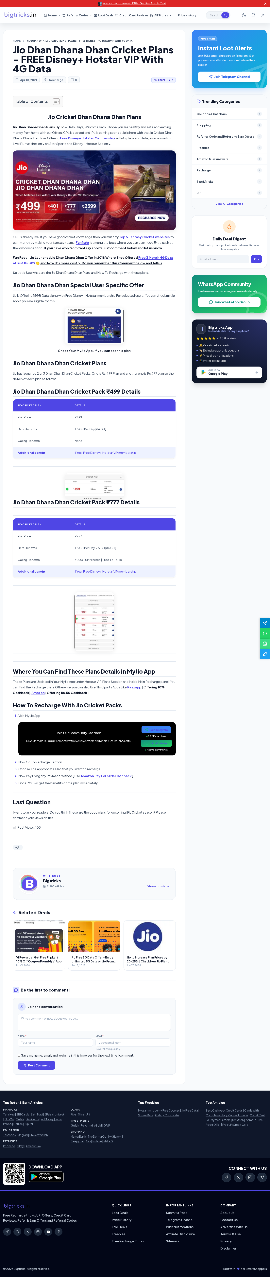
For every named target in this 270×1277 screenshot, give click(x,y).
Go (256, 259)
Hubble (97, 1141)
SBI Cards (22, 1114)
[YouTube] (48, 1232)
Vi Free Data (145, 1115)
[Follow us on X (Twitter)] (265, 654)
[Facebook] (226, 1177)
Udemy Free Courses (166, 1110)
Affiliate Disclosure (180, 1234)
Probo (7, 1124)
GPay (20, 1146)
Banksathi (32, 1119)
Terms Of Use (230, 1234)
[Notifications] (253, 15)
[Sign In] (263, 15)
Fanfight (82, 242)
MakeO (108, 1141)
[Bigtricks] (53, 1206)
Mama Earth (78, 1136)
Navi (40, 1114)
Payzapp (134, 687)
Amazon (38, 693)
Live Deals (119, 1227)
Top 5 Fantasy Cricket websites (144, 237)
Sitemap (172, 1241)
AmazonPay (33, 1146)
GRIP (107, 1125)
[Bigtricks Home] (20, 15)
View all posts (156, 886)
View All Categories (229, 203)
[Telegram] (262, 1177)
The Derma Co (97, 1136)
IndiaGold (95, 1125)
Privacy (226, 1241)
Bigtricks (52, 880)
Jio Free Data (189, 1110)
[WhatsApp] (17, 1232)
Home (17, 40)
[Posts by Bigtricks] (28, 883)
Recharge (56, 80)
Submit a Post (176, 1213)
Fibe (73, 1114)
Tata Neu (9, 1114)
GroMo (9, 1119)
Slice (81, 1114)
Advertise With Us (233, 1227)
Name (22, 1035)
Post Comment (39, 1065)
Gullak (20, 1119)
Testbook (9, 1135)
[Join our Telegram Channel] (265, 623)
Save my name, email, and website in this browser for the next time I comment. (77, 1055)
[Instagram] (250, 1177)
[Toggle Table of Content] (54, 101)
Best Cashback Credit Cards (224, 1110)
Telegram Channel (179, 1220)
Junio (58, 1119)
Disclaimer (228, 1248)
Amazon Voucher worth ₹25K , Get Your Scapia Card (134, 3)
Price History (121, 1220)
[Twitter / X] (238, 1177)
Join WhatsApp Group (232, 302)
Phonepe (9, 1146)
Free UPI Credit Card (235, 1124)
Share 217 (165, 79)
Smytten (238, 1120)
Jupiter (29, 1124)
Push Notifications (180, 1227)
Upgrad (23, 1135)
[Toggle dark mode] (244, 15)
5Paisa (48, 1114)
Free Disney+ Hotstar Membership (87, 138)
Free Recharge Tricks (128, 1241)
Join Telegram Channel (232, 77)
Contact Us (229, 1220)
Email (99, 1035)
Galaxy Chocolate (167, 1115)
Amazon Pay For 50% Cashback (106, 776)
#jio (17, 847)
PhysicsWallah (38, 1135)
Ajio (88, 1141)
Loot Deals (120, 1213)
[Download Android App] (265, 644)
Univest (59, 1114)
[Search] (225, 15)
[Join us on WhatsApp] (265, 633)
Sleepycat (77, 1141)
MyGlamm (115, 1136)
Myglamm (144, 1110)
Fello (84, 1125)
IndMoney (47, 1119)
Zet (33, 1114)
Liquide (18, 1124)
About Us (227, 1213)
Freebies (118, 1234)
